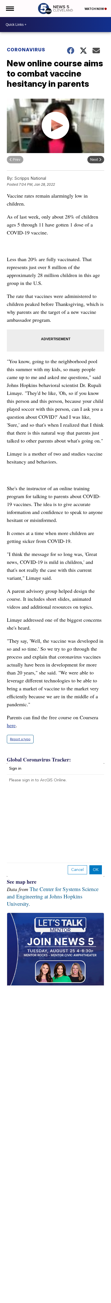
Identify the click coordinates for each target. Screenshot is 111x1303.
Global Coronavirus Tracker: (39, 759)
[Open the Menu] (9, 8)
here (11, 725)
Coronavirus (26, 49)
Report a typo (20, 739)
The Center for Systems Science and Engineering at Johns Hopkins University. (52, 896)
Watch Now (94, 8)
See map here (21, 881)
